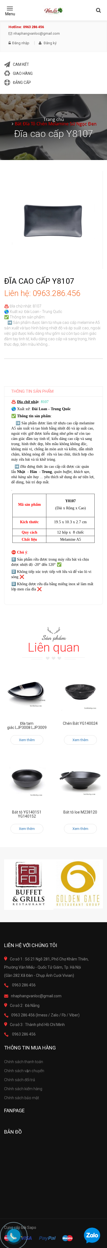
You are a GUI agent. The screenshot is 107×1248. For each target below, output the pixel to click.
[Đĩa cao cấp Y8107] (53, 219)
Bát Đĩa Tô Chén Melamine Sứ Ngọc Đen (56, 124)
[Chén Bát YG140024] (80, 692)
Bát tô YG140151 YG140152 (26, 814)
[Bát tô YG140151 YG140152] (26, 780)
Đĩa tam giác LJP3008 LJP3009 (27, 725)
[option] (29, 884)
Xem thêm (27, 740)
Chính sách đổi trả (19, 1080)
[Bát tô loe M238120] (80, 780)
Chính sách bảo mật (21, 1098)
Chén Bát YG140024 (80, 723)
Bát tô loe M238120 (80, 812)
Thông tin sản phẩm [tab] (32, 391)
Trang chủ (53, 119)
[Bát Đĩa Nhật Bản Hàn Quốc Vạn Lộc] (53, 11)
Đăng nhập (20, 43)
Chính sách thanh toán (23, 1062)
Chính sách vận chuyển (24, 1071)
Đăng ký (50, 43)
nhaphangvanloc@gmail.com (36, 33)
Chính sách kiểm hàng (23, 1089)
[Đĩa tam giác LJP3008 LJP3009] (26, 692)
